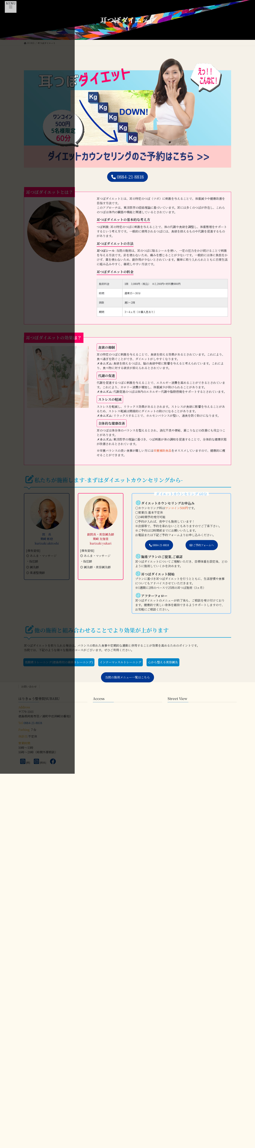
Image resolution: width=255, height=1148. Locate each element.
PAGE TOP (245, 1098)
